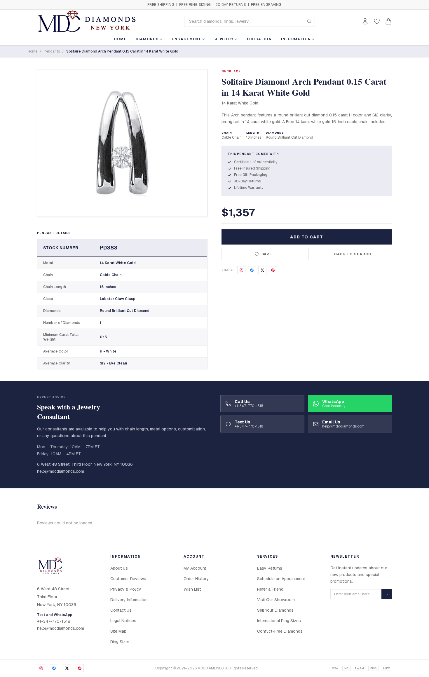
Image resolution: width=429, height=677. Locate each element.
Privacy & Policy (125, 589)
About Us (119, 568)
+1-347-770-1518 (53, 621)
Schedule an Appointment (281, 578)
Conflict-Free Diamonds (280, 631)
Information (296, 39)
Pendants (52, 51)
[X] (67, 668)
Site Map (118, 631)
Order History (196, 578)
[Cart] (388, 21)
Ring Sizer (119, 641)
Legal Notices (123, 620)
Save (266, 254)
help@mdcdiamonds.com (60, 471)
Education (259, 39)
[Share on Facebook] (252, 270)
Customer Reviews (128, 578)
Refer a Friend (270, 589)
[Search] (309, 21)
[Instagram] (41, 668)
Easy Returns (269, 568)
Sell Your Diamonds (275, 610)
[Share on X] (262, 270)
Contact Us (121, 610)
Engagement (186, 39)
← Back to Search (350, 254)
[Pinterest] (80, 668)
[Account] (365, 21)
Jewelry (224, 39)
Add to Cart (306, 237)
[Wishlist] (376, 21)
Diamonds (147, 39)
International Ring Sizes (279, 620)
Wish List (192, 589)
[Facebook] (54, 668)
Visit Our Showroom (276, 599)
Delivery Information (129, 599)
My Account (195, 568)
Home (120, 39)
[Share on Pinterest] (273, 270)
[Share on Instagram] (241, 270)
